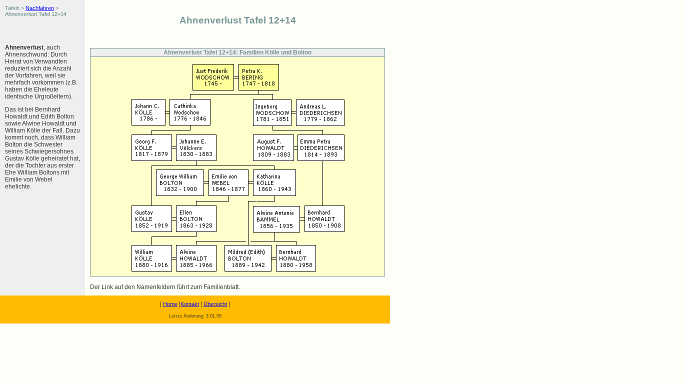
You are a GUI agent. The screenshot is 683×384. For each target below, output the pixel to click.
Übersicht (215, 304)
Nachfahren (40, 8)
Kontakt (189, 304)
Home (170, 304)
